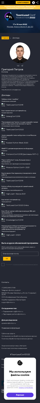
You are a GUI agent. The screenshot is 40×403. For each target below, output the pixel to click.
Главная (5, 38)
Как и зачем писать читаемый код (14, 111)
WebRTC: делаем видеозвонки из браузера (17, 148)
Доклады (16, 38)
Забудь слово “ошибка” (10, 99)
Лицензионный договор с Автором (14, 346)
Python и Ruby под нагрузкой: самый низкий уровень (17, 187)
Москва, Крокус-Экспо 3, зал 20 (20, 27)
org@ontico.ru (18, 311)
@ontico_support (15, 290)
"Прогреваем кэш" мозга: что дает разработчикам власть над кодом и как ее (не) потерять (20, 123)
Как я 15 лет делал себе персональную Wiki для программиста (18, 212)
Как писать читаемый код (11, 200)
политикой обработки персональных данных (25, 264)
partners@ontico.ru (18, 314)
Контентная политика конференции (14, 348)
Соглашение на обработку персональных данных (19, 336)
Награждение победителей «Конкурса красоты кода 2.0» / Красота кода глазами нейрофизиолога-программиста (19, 227)
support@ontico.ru (8, 302)
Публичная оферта (8, 333)
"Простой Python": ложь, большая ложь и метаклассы (16, 161)
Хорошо (20, 395)
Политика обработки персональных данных (17, 338)
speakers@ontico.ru (9, 323)
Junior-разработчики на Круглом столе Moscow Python (19, 136)
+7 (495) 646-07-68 (8, 287)
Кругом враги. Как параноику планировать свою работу (19, 174)
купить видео (23, 2)
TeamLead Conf (12, 8)
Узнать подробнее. (26, 388)
